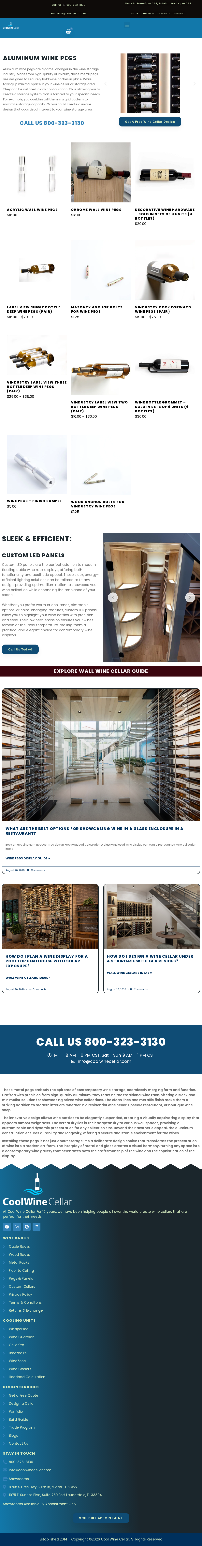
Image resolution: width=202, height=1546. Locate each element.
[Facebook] (7, 1227)
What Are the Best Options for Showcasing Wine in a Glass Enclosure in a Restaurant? (94, 831)
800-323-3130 (125, 1041)
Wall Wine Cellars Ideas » (28, 977)
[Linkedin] (36, 1227)
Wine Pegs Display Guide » (28, 858)
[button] (127, 25)
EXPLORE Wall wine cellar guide (101, 671)
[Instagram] (17, 1227)
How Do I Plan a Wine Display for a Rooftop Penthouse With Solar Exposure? (47, 961)
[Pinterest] (27, 1227)
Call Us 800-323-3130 (52, 123)
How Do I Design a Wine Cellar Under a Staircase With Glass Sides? (150, 959)
